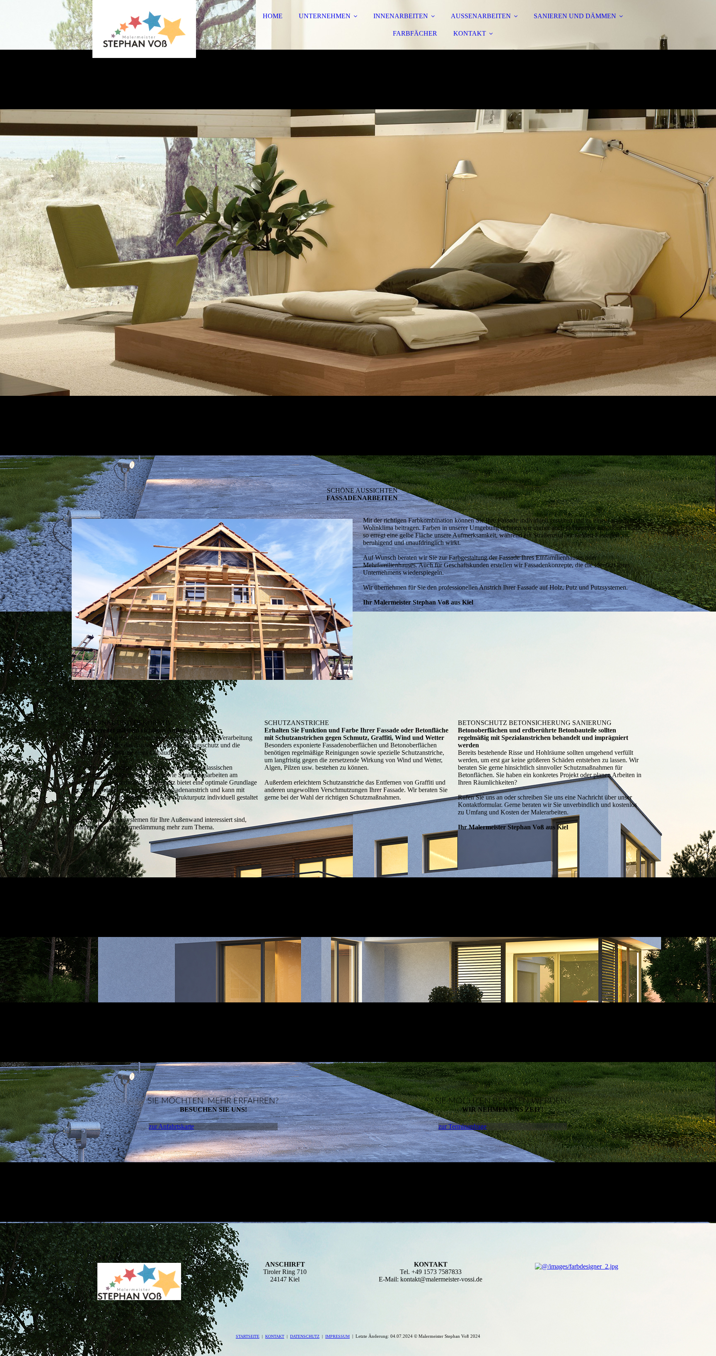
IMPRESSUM (337, 1336)
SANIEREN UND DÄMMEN (575, 15)
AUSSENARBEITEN (481, 15)
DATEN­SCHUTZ (304, 1336)
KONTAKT (469, 33)
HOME (273, 15)
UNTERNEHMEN (325, 15)
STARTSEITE (247, 1336)
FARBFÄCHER (415, 33)
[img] (144, 29)
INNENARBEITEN (400, 15)
